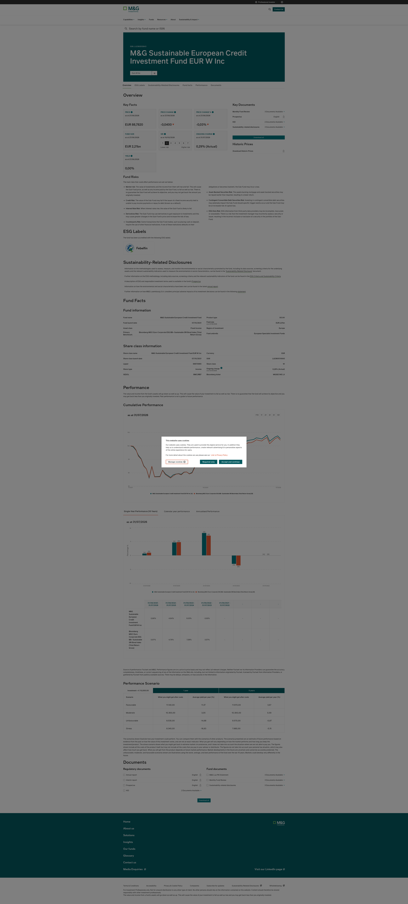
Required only (209, 462)
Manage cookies (175, 462)
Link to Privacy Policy (219, 455)
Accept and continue (231, 462)
